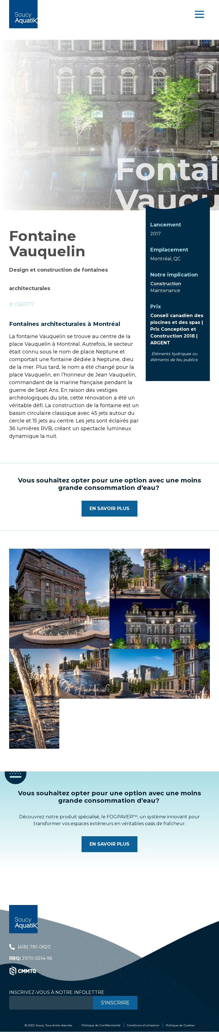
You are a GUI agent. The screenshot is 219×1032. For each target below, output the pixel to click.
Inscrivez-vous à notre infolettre (56, 992)
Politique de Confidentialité (101, 1025)
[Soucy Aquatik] (23, 14)
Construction (165, 283)
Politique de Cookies (180, 1025)
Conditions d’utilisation (143, 1025)
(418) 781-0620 (34, 947)
